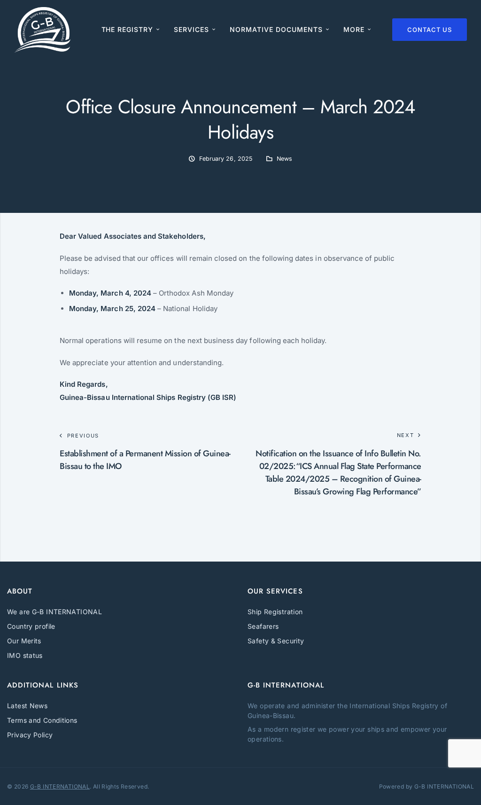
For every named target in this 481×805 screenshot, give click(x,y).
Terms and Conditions (42, 720)
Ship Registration (275, 612)
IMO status (25, 655)
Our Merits (24, 641)
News (284, 158)
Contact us (429, 29)
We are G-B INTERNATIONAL (54, 612)
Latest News (27, 706)
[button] (357, 29)
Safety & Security (276, 641)
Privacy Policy (30, 735)
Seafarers (263, 626)
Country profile (31, 626)
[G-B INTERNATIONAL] (42, 30)
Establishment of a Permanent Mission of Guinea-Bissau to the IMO (145, 459)
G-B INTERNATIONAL (60, 786)
